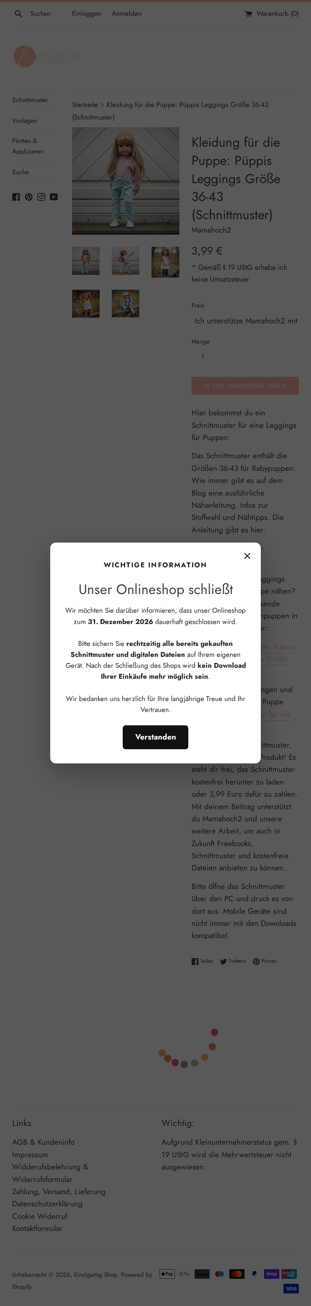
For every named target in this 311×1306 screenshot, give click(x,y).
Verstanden (155, 736)
